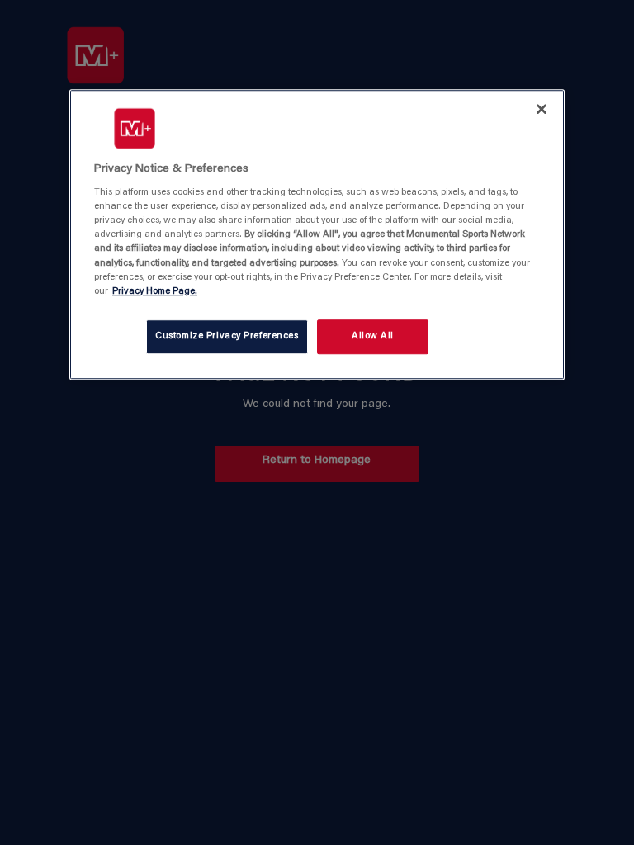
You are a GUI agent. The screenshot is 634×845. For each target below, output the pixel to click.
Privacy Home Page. (154, 291)
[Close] (541, 109)
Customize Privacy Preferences (227, 336)
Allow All (373, 336)
